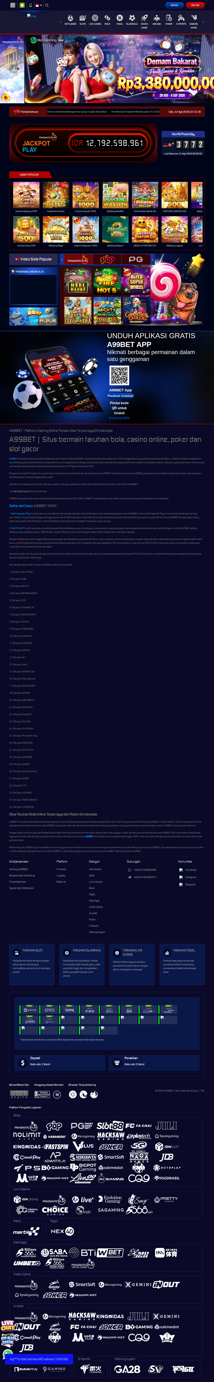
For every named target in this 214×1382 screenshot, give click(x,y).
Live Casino (95, 23)
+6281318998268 (145, 870)
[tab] (78, 259)
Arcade (157, 23)
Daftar (195, 5)
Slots (83, 23)
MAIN (29, 195)
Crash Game (144, 25)
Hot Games (70, 23)
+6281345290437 (145, 877)
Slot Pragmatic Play (20, 513)
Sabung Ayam (193, 25)
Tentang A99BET (18, 869)
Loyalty (61, 875)
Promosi (61, 869)
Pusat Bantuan (17, 882)
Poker (169, 23)
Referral (61, 882)
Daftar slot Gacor (21, 505)
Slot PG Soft (17, 528)
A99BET (13, 458)
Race (107, 23)
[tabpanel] (107, 69)
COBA (80, 276)
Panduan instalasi (120, 395)
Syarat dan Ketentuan (21, 888)
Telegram (190, 884)
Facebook (190, 870)
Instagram (190, 877)
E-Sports (181, 23)
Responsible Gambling (22, 875)
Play (29, 150)
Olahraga (132, 23)
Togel (120, 23)
